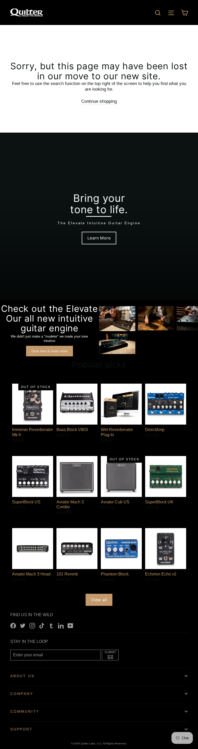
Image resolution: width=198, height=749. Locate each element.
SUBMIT (111, 654)
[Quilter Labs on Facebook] (13, 626)
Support (21, 729)
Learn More (99, 237)
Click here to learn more (49, 351)
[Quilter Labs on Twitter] (23, 626)
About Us (22, 676)
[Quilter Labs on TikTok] (42, 626)
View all (99, 599)
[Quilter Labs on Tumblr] (51, 626)
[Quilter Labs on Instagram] (32, 626)
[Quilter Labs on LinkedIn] (61, 626)
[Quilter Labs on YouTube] (70, 626)
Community (24, 711)
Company (21, 694)
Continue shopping (99, 101)
